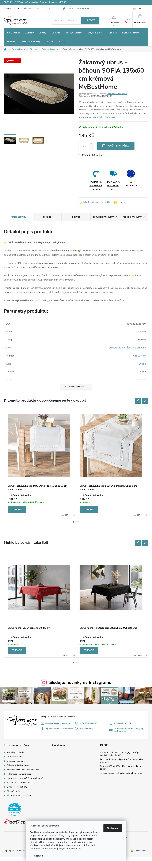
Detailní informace (107, 117)
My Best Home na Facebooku (59, 728)
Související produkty (103, 217)
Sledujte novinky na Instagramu (80, 682)
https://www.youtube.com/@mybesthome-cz (128, 729)
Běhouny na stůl (117, 347)
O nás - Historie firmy (17, 786)
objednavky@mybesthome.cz (59, 723)
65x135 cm (139, 355)
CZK (139, 8)
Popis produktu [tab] (18, 217)
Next (145, 401)
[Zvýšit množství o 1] (91, 144)
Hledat (90, 20)
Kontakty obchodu (11, 8)
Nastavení (38, 855)
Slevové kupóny (14, 791)
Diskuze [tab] (76, 217)
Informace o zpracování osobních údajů (25, 778)
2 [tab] (76, 522)
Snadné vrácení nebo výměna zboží (23, 769)
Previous (138, 401)
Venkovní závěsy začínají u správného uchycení (121, 773)
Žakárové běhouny (136, 347)
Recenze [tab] (47, 217)
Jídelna (142, 371)
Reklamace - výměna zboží (19, 774)
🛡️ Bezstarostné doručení (19, 795)
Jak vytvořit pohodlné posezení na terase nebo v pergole (121, 760)
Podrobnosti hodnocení (117, 94)
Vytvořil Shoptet (141, 850)
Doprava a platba (31, 8)
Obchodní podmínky (16, 761)
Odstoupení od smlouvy (18, 765)
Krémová (141, 331)
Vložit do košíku (118, 145)
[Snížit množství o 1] (91, 148)
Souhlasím (112, 828)
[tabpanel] (40, 463)
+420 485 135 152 (122, 723)
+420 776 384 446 (88, 723)
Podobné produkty (132, 217)
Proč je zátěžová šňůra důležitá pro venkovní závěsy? (120, 767)
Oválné (142, 363)
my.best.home (86, 728)
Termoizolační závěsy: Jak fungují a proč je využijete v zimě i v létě (119, 754)
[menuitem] (14, 32)
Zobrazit (17, 509)
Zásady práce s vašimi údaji (19, 782)
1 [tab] (73, 522)
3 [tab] (78, 522)
